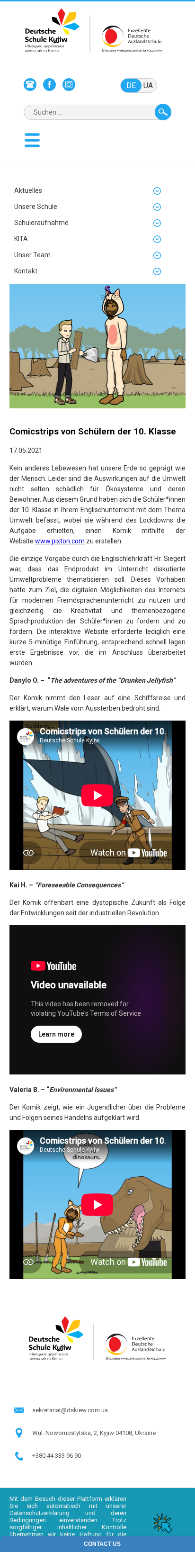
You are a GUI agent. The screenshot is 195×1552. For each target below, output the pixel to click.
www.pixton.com (60, 541)
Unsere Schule (35, 206)
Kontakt (25, 271)
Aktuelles (28, 190)
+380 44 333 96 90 (56, 1455)
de (131, 85)
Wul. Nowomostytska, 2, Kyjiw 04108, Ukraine (94, 1432)
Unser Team (32, 255)
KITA (21, 239)
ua (148, 85)
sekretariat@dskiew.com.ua (70, 1410)
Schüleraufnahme (41, 222)
